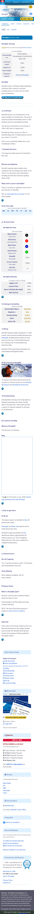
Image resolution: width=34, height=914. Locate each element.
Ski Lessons (9, 673)
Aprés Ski (6, 681)
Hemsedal (5, 338)
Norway (10, 19)
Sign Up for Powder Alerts (13, 97)
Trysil (5, 793)
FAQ (8, 29)
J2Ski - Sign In (27, 19)
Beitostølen (7, 783)
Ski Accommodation (11, 843)
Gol (4, 785)
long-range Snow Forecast (16, 194)
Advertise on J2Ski (9, 871)
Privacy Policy (7, 880)
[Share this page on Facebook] (31, 14)
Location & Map (10, 683)
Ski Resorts (16, 2)
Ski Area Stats (10, 661)
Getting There (9, 676)
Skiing (7, 668)
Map (3, 29)
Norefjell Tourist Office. (18, 810)
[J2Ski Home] (5, 10)
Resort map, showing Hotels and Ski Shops (16, 498)
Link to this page (8, 876)
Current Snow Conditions (16, 611)
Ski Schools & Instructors (13, 846)
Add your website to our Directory (14, 850)
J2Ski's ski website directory (14, 841)
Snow (12, 24)
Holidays (26, 24)
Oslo (17, 75)
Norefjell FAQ (9, 806)
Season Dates (9, 678)
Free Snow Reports (16, 717)
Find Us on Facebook (12, 822)
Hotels (18, 24)
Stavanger (25, 75)
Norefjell (5, 24)
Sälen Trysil (15, 526)
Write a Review (27, 47)
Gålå (4, 788)
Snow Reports (25, 2)
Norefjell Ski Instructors (20, 385)
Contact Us (7, 883)
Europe (4, 19)
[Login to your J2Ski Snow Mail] (17, 704)
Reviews (14, 29)
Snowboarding (9, 671)
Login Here (8, 724)
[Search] (30, 6)
